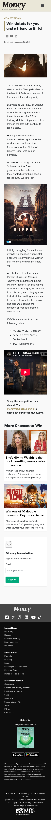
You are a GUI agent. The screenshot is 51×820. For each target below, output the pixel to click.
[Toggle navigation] (43, 6)
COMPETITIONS (12, 18)
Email (8, 564)
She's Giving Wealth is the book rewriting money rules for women (25, 461)
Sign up (12, 579)
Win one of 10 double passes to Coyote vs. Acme (25, 513)
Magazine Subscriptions (25, 724)
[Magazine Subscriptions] (25, 737)
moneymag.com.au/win (20, 408)
